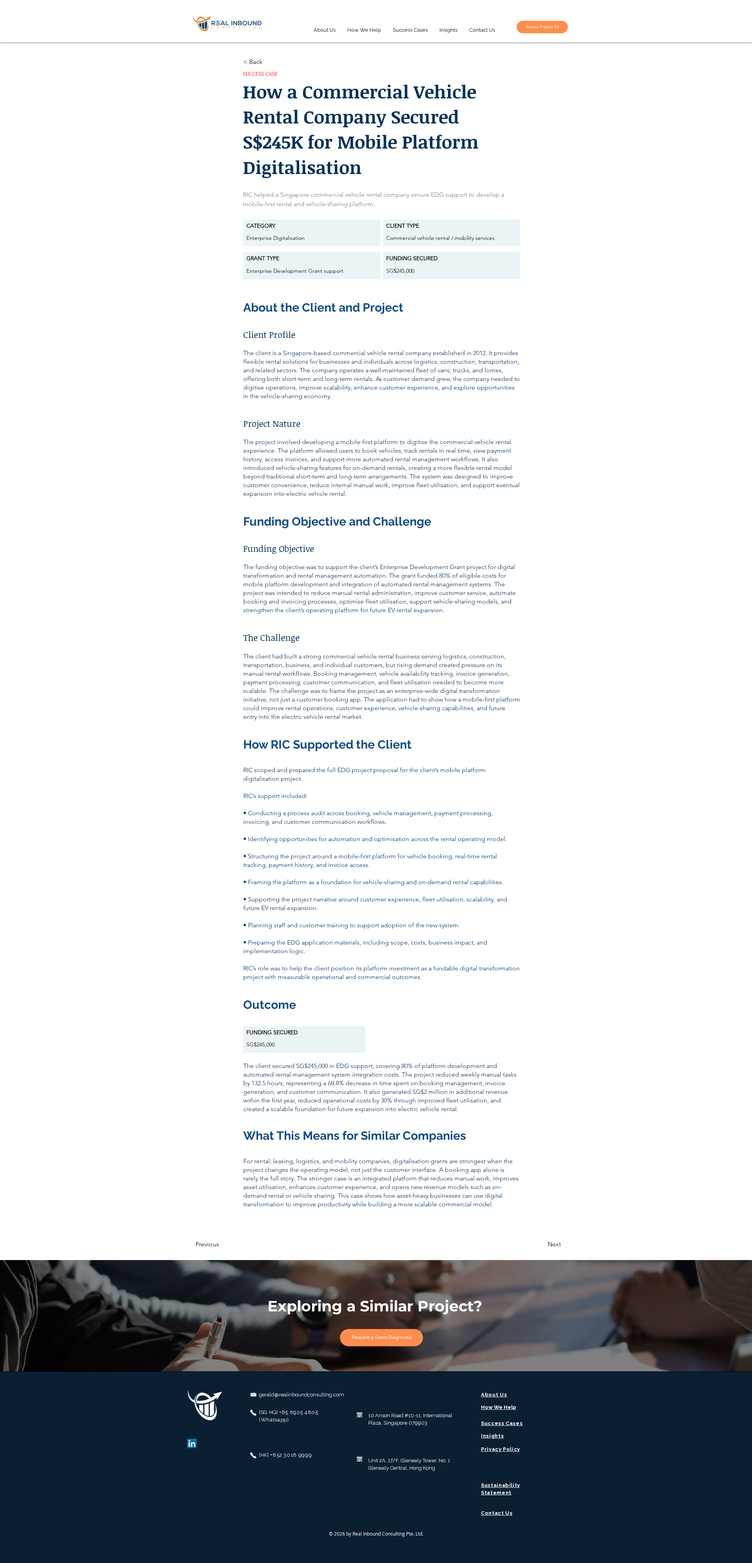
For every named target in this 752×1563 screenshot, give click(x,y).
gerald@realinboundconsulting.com (301, 1395)
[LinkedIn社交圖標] (192, 1443)
